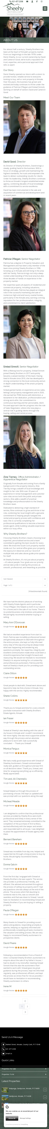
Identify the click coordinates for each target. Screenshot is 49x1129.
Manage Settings (25, 1118)
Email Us (9, 1053)
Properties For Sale (9, 1069)
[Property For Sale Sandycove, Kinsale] (5, 1090)
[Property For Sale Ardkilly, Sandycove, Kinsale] (5, 1097)
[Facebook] (36, 1)
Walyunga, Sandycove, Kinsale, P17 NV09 (24, 1088)
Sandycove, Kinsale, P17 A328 (20, 1096)
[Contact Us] (32, 1)
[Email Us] (27, 1)
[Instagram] (41, 1)
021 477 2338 (17, 1)
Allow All (11, 1118)
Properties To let (8, 1074)
